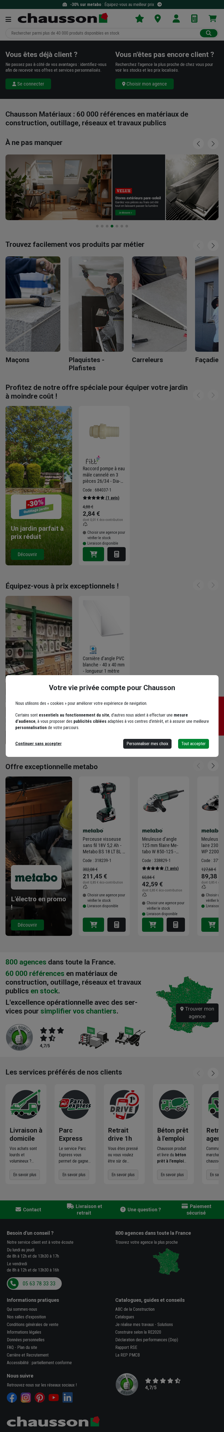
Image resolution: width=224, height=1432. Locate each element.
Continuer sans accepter (38, 743)
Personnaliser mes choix (147, 743)
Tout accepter (193, 743)
